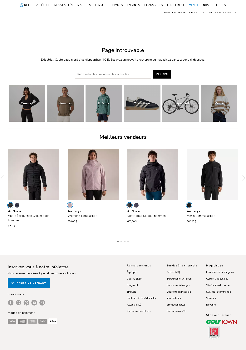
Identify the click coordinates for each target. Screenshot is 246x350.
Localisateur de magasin (220, 272)
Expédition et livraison (179, 279)
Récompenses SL (176, 311)
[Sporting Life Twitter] (19, 303)
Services (211, 298)
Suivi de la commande (218, 292)
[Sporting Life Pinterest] (26, 303)
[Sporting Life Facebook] (11, 303)
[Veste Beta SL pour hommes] (152, 174)
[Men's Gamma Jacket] (212, 174)
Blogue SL (133, 285)
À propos (132, 272)
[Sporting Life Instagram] (42, 303)
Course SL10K (135, 279)
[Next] (242, 178)
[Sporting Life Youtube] (34, 303)
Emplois (131, 292)
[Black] (10, 205)
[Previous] (4, 178)
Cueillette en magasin (179, 292)
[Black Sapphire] (17, 205)
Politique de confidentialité (142, 298)
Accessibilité (134, 304)
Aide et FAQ (173, 272)
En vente (211, 304)
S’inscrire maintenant (28, 283)
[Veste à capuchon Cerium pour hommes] (33, 174)
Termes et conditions (139, 311)
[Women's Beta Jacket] (93, 174)
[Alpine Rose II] (70, 205)
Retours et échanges (178, 285)
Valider (162, 74)
